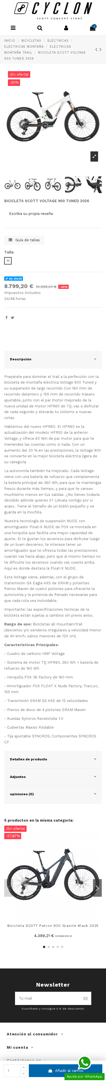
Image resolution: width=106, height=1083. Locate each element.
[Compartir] (6, 318)
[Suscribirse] (85, 998)
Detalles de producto (28, 759)
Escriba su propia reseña (31, 213)
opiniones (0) (22, 794)
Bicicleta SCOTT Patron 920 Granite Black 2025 (53, 926)
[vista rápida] (98, 834)
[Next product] (100, 49)
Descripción (20, 359)
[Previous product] (97, 49)
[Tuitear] (12, 318)
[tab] (53, 359)
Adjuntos (18, 777)
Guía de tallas (27, 240)
